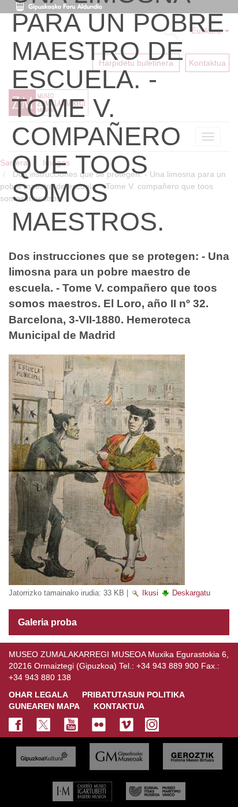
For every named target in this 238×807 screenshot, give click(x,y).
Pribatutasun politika (133, 694)
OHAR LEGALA (38, 694)
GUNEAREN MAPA (44, 706)
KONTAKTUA (119, 706)
